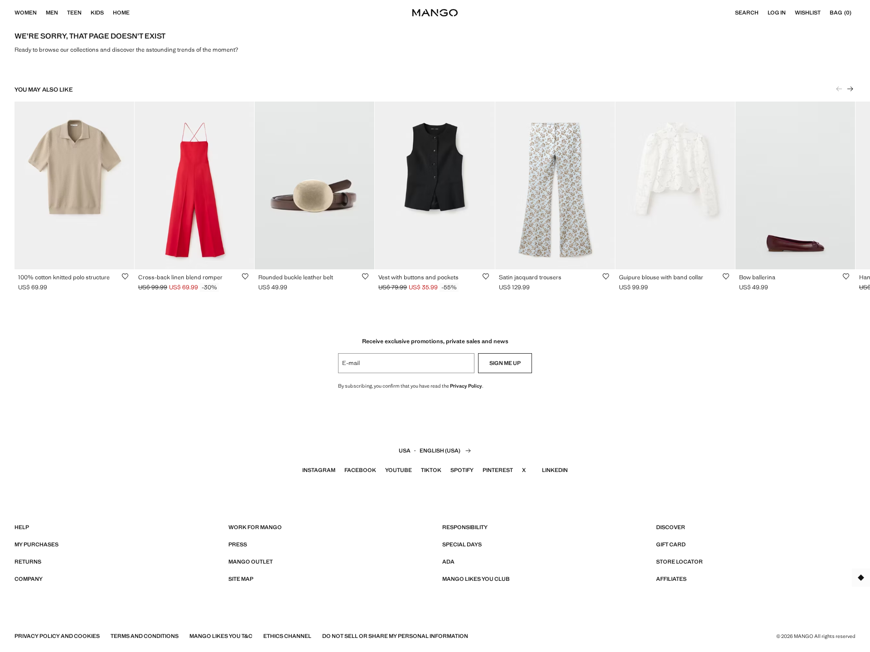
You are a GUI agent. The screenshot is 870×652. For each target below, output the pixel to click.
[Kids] (108, 12)
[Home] (134, 12)
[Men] (62, 12)
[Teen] (86, 12)
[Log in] (790, 12)
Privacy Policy (466, 386)
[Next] (850, 88)
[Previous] (839, 88)
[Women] (41, 12)
